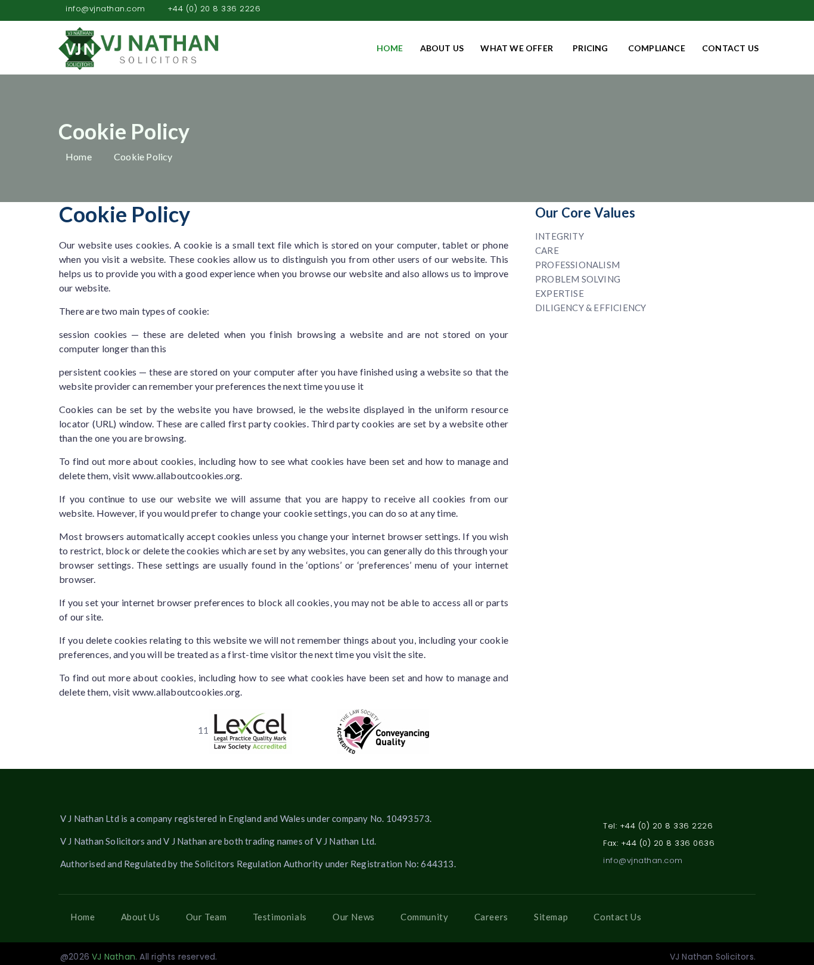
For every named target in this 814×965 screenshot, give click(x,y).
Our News (354, 916)
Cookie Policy (143, 156)
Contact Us (730, 48)
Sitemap (551, 916)
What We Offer (516, 48)
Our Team (206, 916)
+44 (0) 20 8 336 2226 (214, 8)
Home (390, 48)
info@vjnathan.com (105, 8)
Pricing (590, 48)
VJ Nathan (113, 957)
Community (424, 916)
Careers (491, 916)
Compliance (656, 48)
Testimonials (280, 916)
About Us (442, 48)
